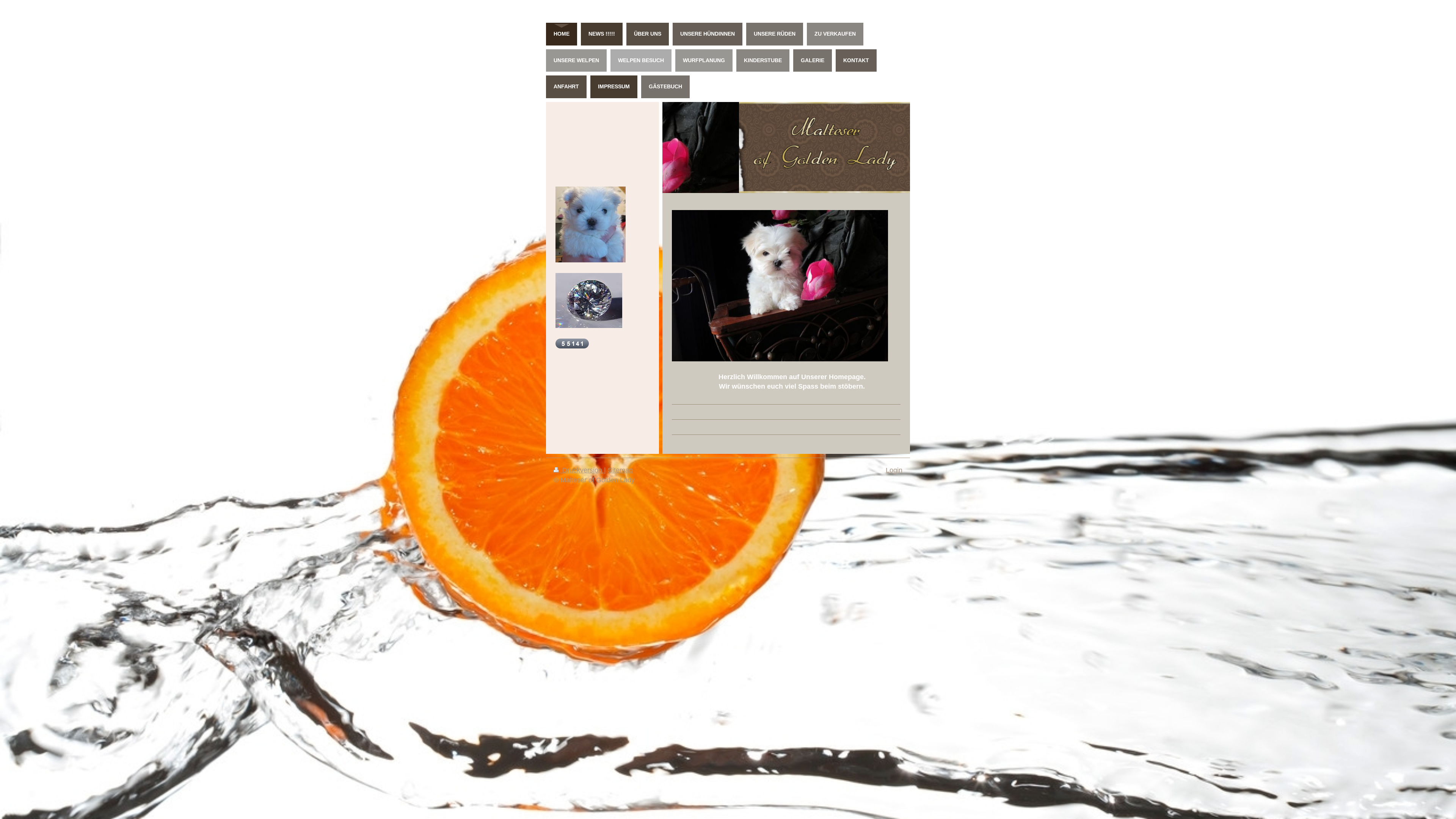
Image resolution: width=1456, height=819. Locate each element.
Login (894, 470)
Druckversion (582, 470)
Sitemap (620, 470)
